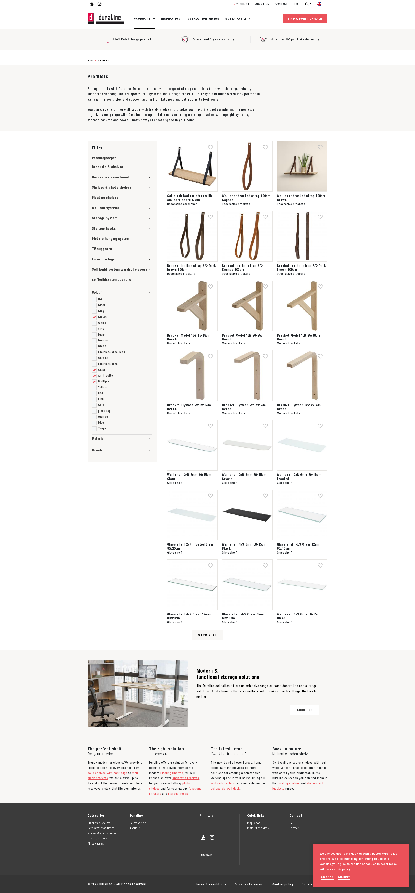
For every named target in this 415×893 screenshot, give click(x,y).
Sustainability (237, 18)
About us (262, 3)
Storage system (104, 218)
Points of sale (138, 823)
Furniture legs (103, 259)
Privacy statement (249, 884)
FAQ (296, 3)
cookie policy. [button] (341, 869)
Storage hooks (104, 228)
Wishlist (243, 3)
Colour (97, 292)
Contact (281, 3)
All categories (96, 843)
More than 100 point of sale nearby (294, 39)
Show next (207, 635)
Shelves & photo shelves (112, 187)
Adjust (344, 877)
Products (143, 18)
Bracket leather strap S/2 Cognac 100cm (242, 267)
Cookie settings (314, 884)
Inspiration (170, 18)
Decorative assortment (110, 177)
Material (98, 439)
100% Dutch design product (132, 39)
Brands (97, 450)
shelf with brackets (185, 778)
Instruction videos (202, 18)
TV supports (102, 249)
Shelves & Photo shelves (102, 833)
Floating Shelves (171, 773)
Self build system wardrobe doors (120, 269)
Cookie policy (283, 884)
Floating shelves (105, 198)
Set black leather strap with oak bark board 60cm (189, 198)
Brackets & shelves (107, 167)
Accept (327, 877)
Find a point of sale (305, 18)
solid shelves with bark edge (107, 773)
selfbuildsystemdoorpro (111, 280)
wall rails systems (223, 783)
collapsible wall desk (225, 788)
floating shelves (289, 783)
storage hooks (178, 793)
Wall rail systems (106, 208)
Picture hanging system (111, 239)
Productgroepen (104, 158)
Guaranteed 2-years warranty (213, 39)
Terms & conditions (211, 884)
